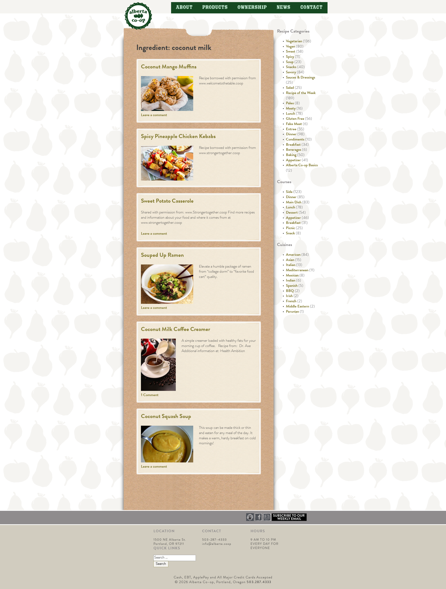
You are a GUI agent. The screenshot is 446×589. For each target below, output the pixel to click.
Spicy (290, 57)
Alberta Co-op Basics (302, 165)
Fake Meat (294, 124)
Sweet (290, 52)
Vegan (290, 47)
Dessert (292, 213)
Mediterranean (297, 270)
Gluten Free (295, 119)
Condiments (295, 140)
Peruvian (292, 312)
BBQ (290, 291)
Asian (290, 260)
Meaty (291, 109)
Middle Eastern (297, 307)
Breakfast (293, 145)
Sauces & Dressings (300, 78)
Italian (290, 265)
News (284, 7)
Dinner (291, 134)
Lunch (290, 114)
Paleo (290, 104)
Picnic (290, 228)
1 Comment (150, 395)
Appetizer (293, 160)
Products (215, 7)
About (184, 7)
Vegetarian (294, 42)
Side (289, 192)
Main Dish (293, 203)
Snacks (291, 67)
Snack (290, 234)
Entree (291, 129)
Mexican (292, 276)
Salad (290, 88)
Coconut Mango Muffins (169, 67)
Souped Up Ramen (162, 256)
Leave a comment (154, 115)
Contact (312, 7)
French (291, 301)
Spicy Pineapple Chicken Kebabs (178, 137)
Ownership (252, 7)
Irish (289, 296)
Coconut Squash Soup (166, 417)
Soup (290, 62)
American (293, 255)
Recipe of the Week (301, 93)
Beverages (293, 150)
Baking (291, 155)
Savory (291, 73)
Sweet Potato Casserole (167, 201)
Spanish (292, 286)
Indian (290, 281)
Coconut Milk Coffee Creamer (175, 330)
